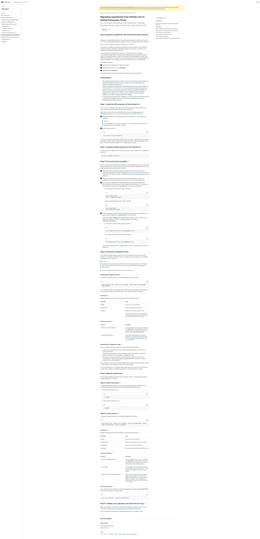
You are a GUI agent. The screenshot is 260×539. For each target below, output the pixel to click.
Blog (136, 534)
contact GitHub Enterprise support (157, 8)
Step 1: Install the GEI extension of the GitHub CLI (119, 104)
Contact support (105, 527)
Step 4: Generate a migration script (114, 252)
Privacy (116, 534)
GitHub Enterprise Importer (112, 13)
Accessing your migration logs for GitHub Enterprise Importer (125, 508)
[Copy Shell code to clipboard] (147, 132)
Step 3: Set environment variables (113, 161)
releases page (135, 112)
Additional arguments (106, 321)
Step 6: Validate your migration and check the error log (122, 503)
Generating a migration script (110, 275)
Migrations (5, 9)
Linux (103, 267)
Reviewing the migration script (110, 344)
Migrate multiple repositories (109, 383)
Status (120, 534)
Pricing (124, 534)
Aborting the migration (106, 486)
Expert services (130, 534)
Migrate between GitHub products (127, 13)
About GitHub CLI (127, 109)
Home (4, 6)
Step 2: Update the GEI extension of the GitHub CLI (120, 147)
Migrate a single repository (109, 413)
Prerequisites (105, 78)
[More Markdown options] (166, 18)
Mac (143, 265)
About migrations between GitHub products (136, 88)
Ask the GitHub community (108, 525)
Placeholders (103, 295)
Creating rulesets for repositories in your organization (128, 73)
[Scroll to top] (257, 536)
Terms (111, 534)
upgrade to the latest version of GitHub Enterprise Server (124, 8)
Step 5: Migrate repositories (111, 373)
